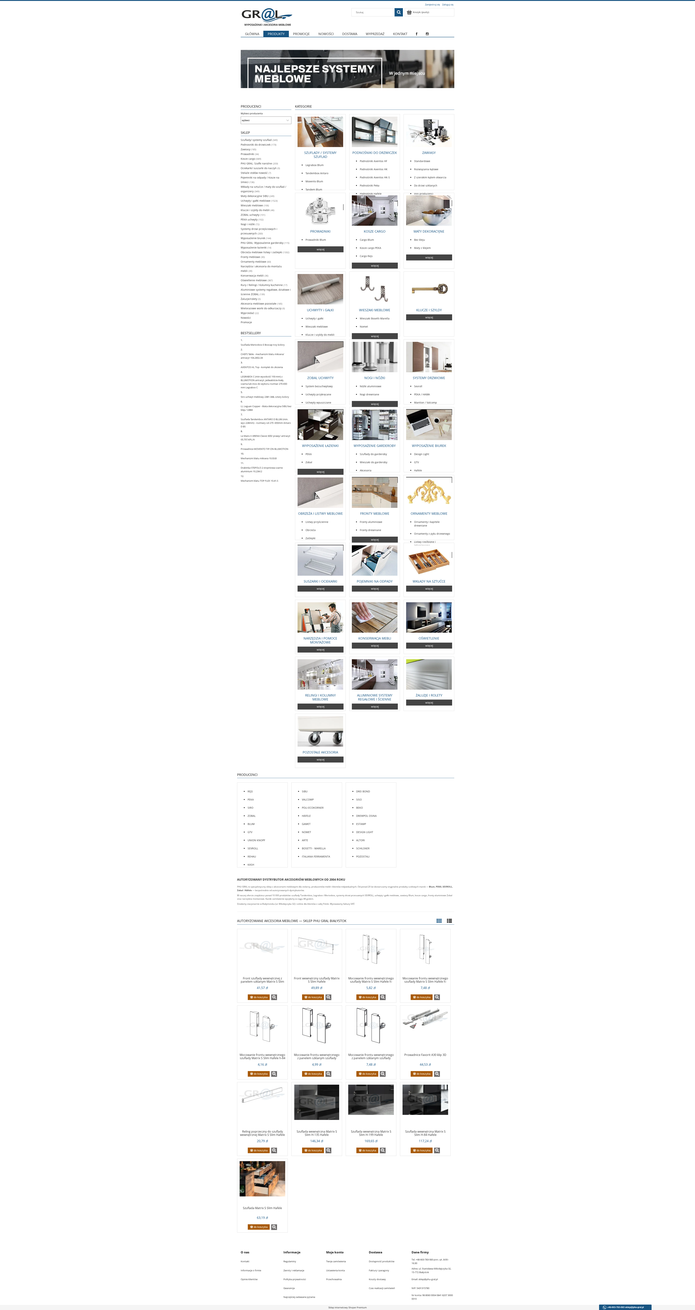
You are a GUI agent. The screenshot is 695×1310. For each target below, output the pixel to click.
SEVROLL (253, 848)
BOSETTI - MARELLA (314, 848)
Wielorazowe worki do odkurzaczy (261, 308)
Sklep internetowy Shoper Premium (347, 1307)
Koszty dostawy (377, 1279)
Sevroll (418, 386)
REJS (250, 791)
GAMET (306, 824)
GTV (416, 462)
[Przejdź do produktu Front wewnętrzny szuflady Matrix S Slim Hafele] (317, 954)
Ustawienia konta (335, 1270)
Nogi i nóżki (248, 224)
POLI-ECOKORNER (313, 807)
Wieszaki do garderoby (373, 462)
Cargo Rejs (366, 256)
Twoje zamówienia (336, 1261)
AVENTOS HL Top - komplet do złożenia (262, 367)
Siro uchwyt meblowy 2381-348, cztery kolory (265, 396)
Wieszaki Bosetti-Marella (374, 318)
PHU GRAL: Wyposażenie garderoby (262, 243)
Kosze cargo (248, 158)
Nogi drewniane (369, 394)
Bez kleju (419, 239)
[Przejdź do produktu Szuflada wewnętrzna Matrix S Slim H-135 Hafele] (317, 1107)
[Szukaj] (399, 12)
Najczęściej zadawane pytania (299, 1297)
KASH (251, 864)
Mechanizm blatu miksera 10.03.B (259, 458)
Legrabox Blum (315, 165)
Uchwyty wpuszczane (318, 402)
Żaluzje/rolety (249, 299)
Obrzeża (311, 530)
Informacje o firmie (251, 1270)
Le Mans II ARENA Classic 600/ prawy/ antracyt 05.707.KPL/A (265, 437)
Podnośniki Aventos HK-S (375, 177)
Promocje (246, 322)
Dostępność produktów (381, 1261)
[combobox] (374, 12)
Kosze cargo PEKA (370, 248)
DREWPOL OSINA (366, 816)
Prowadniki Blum (316, 239)
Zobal (309, 462)
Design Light (421, 454)
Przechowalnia (334, 1279)
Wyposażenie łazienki (254, 247)
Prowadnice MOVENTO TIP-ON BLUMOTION (264, 449)
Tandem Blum (314, 189)
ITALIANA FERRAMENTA (316, 856)
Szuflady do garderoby (373, 454)
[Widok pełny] (449, 921)
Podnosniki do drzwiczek (255, 144)
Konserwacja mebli (252, 275)
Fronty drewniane (370, 530)
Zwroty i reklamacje (293, 1270)
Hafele (418, 470)
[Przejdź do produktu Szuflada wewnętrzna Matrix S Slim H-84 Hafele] (425, 1107)
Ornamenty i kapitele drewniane (427, 523)
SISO (359, 799)
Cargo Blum (367, 239)
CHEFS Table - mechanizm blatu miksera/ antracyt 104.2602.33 (262, 356)
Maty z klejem (422, 248)
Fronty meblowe (250, 257)
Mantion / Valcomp (425, 402)
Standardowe (422, 161)
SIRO (250, 807)
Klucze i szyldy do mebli (255, 210)
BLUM (251, 824)
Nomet (364, 326)
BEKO (359, 807)
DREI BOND (363, 791)
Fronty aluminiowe (371, 522)
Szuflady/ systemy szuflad (256, 140)
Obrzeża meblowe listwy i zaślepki (261, 252)
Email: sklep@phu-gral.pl (425, 1279)
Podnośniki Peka (369, 185)
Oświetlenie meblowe (254, 280)
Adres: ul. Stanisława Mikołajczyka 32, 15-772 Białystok (431, 1270)
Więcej (321, 249)
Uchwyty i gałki (314, 318)
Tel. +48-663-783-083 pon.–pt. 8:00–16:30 (430, 1261)
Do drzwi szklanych (425, 185)
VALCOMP (308, 799)
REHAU (252, 856)
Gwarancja (289, 1288)
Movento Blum (314, 181)
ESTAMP (361, 824)
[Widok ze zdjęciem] (439, 921)
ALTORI (360, 840)
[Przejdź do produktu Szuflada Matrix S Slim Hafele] (262, 1183)
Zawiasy (245, 149)
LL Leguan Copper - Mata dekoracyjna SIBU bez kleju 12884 (266, 408)
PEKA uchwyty (249, 219)
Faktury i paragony (379, 1270)
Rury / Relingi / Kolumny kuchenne (262, 285)
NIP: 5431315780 (420, 1288)
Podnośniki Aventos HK (373, 169)
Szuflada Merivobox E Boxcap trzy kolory (263, 344)
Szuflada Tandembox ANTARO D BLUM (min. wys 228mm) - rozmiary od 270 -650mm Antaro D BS (266, 423)
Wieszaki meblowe (252, 205)
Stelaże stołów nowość (254, 173)
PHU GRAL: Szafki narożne (256, 163)
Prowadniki (247, 154)
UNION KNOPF (256, 840)
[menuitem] (252, 36)
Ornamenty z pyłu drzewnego (432, 533)
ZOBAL (252, 816)
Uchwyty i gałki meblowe (255, 200)
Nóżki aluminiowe (370, 386)
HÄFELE (306, 816)
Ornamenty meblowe (253, 261)
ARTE (305, 840)
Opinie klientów (249, 1279)
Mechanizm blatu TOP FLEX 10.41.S (259, 480)
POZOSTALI (363, 856)
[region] (347, 69)
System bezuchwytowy (319, 386)
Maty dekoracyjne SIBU (254, 196)
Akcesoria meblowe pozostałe (258, 303)
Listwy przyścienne (317, 522)
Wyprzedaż (247, 313)
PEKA (309, 454)
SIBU (305, 791)
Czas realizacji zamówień (382, 1288)
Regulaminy (289, 1261)
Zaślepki (310, 538)
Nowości (246, 317)
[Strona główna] (266, 16)
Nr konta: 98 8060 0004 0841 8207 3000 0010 (432, 1297)
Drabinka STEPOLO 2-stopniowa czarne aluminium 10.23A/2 (262, 469)
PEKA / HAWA (422, 394)
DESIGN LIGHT (364, 832)
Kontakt (245, 1261)
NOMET (306, 832)
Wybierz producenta (252, 113)
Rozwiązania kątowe (426, 169)
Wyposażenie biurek (253, 238)
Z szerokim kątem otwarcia (430, 177)
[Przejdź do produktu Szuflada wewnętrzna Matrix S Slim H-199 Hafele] (371, 1107)
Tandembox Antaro (317, 173)
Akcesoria (365, 470)
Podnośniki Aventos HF (373, 161)
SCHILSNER (363, 848)
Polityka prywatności (294, 1279)
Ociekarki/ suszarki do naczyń (259, 168)
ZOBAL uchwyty (250, 214)
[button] (274, 997)
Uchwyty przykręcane (318, 394)
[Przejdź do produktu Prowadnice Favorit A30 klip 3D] (425, 1030)
